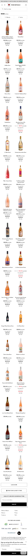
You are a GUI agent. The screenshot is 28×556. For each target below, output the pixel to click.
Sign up (14, 553)
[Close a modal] (26, 541)
